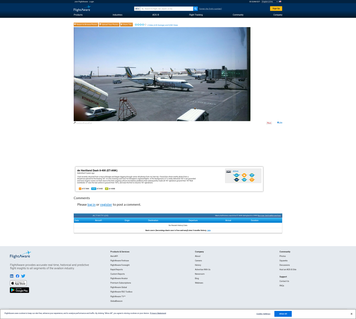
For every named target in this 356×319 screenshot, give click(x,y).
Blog (197, 278)
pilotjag (235, 171)
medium (79, 123)
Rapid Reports (116, 269)
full (91, 123)
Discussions (285, 265)
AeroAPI (114, 256)
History (198, 265)
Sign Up (276, 8)
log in (91, 204)
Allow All (283, 314)
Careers (198, 260)
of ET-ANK (84, 189)
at (110, 189)
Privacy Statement (158, 313)
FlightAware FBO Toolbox (121, 292)
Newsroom (200, 274)
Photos (283, 256)
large (86, 123)
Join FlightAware (81, 2)
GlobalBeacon (116, 301)
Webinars (199, 283)
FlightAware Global (118, 287)
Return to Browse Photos (87, 24)
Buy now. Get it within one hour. (269, 215)
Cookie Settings (263, 314)
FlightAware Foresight (120, 265)
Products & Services (119, 252)
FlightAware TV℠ (117, 296)
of (97, 189)
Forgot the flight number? (210, 9)
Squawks (284, 260)
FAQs (282, 286)
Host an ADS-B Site (288, 269)
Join (209, 230)
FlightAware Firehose (119, 260)
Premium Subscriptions (120, 283)
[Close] (351, 314)
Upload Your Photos (110, 24)
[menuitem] (78, 15)
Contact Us (284, 281)
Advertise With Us (202, 269)
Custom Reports (117, 274)
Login (91, 2)
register (106, 204)
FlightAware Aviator (119, 278)
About (197, 256)
